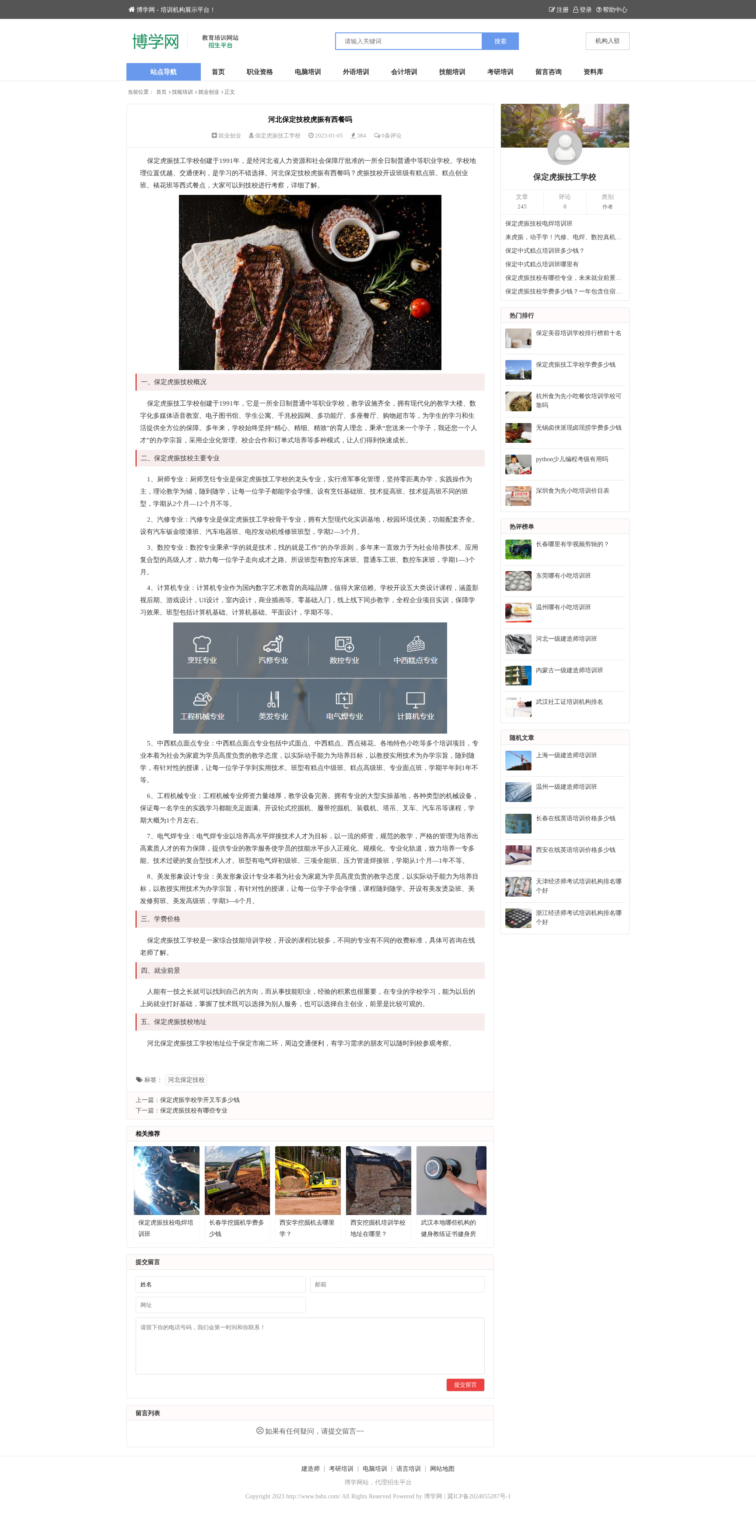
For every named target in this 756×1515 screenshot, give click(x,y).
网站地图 (442, 1469)
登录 (586, 10)
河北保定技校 (186, 1080)
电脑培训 (308, 71)
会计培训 (404, 71)
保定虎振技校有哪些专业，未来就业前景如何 (565, 278)
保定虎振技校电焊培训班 (539, 223)
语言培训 (408, 1469)
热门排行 (522, 315)
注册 (562, 10)
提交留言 (465, 1384)
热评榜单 (522, 526)
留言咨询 (549, 71)
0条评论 (392, 135)
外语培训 (356, 71)
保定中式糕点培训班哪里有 (542, 264)
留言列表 (148, 1413)
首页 (218, 71)
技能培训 (452, 71)
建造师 (310, 1469)
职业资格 (260, 71)
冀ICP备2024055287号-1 (479, 1496)
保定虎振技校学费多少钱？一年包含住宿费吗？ (565, 291)
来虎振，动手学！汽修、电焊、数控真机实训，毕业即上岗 (565, 237)
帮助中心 (615, 10)
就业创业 (208, 92)
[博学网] (252, 41)
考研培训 (500, 71)
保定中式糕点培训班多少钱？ (545, 250)
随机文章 (522, 738)
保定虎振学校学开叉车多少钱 (200, 1100)
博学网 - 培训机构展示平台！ (176, 10)
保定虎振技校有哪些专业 (194, 1110)
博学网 (433, 1496)
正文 (229, 92)
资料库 (593, 71)
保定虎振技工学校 (278, 135)
